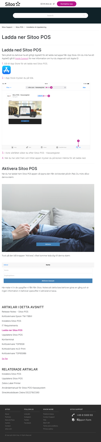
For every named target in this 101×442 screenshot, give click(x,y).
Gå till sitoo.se (46, 4)
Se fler (5, 358)
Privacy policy (48, 429)
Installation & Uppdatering (36, 27)
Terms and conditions (50, 426)
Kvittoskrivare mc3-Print (13, 349)
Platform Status (48, 414)
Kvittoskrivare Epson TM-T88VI (17, 316)
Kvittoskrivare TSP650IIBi (14, 353)
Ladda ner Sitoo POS (12, 330)
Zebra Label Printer (11, 383)
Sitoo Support (7, 27)
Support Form (84, 420)
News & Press (10, 420)
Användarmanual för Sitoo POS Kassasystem (23, 388)
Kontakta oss (67, 4)
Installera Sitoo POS (11, 321)
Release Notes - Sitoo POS (15, 311)
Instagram (27, 417)
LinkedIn (27, 414)
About (7, 414)
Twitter (26, 420)
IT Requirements (10, 325)
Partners (8, 417)
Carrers (7, 423)
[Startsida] (13, 3)
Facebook (27, 423)
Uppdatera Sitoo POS (12, 335)
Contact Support (49, 417)
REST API (46, 423)
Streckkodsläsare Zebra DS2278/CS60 (20, 392)
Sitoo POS (19, 27)
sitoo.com (8, 429)
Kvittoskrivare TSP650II (13, 344)
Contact (8, 426)
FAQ (44, 420)
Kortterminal (8, 339)
